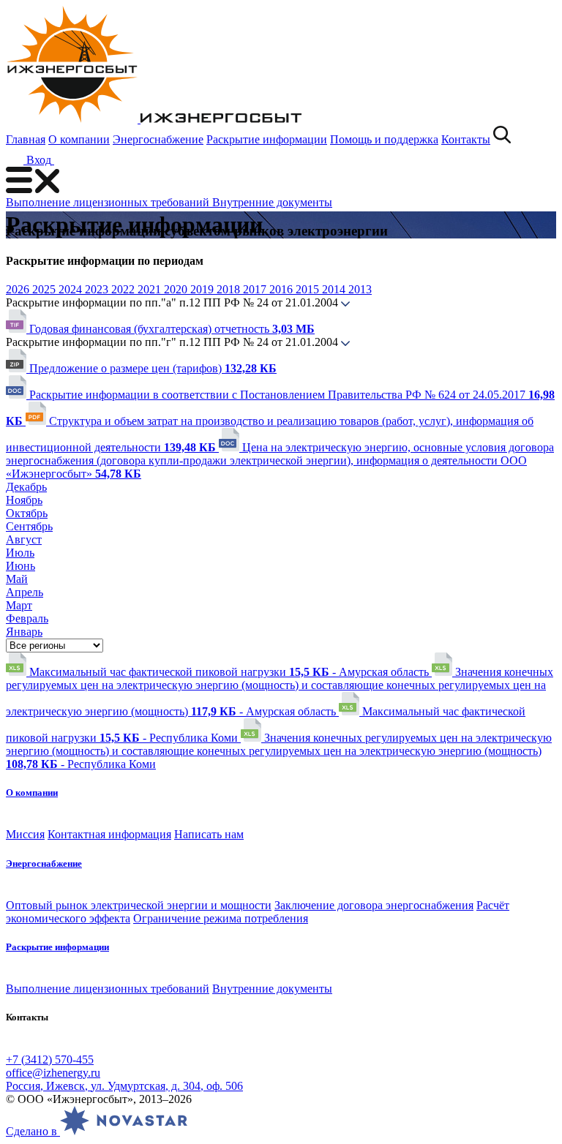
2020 (177, 289)
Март (19, 605)
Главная (25, 139)
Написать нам (209, 834)
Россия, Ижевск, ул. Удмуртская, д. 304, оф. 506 (124, 1086)
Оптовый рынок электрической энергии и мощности (138, 905)
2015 (309, 289)
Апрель (24, 592)
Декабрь (26, 487)
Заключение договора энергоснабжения (373, 905)
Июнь (20, 566)
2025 (45, 289)
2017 (256, 289)
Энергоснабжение (158, 139)
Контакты (465, 139)
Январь (24, 631)
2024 (72, 289)
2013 (360, 289)
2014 (335, 289)
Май (17, 579)
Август (24, 539)
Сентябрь (29, 526)
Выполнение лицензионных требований (109, 202)
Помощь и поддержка (384, 139)
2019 (203, 289)
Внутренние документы (272, 202)
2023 (98, 289)
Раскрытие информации (266, 139)
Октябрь (27, 513)
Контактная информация (109, 834)
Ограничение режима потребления (220, 918)
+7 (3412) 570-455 (50, 1059)
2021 (151, 289)
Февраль (27, 618)
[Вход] (63, 160)
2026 (19, 289)
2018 (230, 289)
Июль (20, 552)
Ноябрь (24, 500)
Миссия (25, 834)
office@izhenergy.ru (53, 1072)
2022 (124, 289)
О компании (79, 139)
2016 (282, 289)
